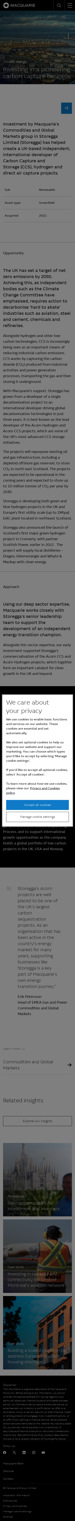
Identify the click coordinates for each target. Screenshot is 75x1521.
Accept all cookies (37, 805)
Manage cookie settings (37, 817)
